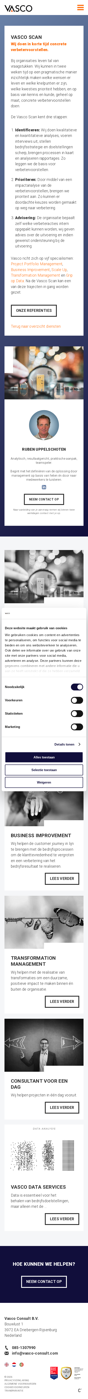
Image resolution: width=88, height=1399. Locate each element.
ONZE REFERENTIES (34, 310)
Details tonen (64, 744)
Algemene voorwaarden (20, 1383)
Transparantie (13, 1390)
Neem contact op (44, 499)
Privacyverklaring (16, 1380)
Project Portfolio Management (37, 264)
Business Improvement (30, 270)
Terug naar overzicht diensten (36, 326)
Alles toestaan (44, 757)
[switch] (77, 700)
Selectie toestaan (44, 770)
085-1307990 (24, 1348)
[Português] (21, 1365)
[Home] (18, 9)
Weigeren (44, 782)
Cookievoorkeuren (16, 1387)
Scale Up (59, 270)
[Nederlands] (14, 1365)
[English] (6, 1365)
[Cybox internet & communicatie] (80, 1389)
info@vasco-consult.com (35, 1353)
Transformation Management (35, 275)
